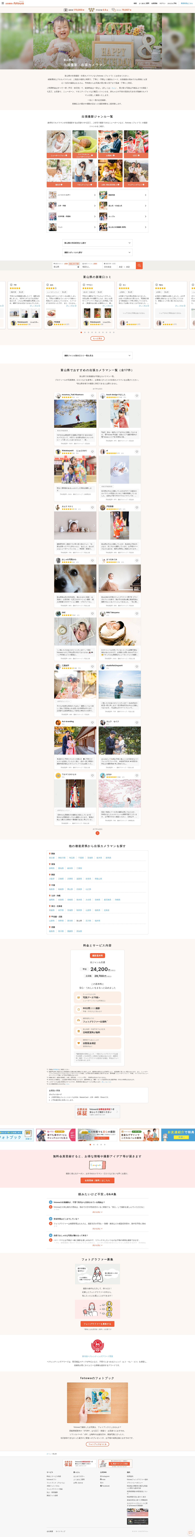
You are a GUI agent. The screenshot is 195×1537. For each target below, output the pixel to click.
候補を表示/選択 (74, 264)
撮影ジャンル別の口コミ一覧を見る (78, 355)
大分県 (88, 900)
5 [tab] (95, 332)
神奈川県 (61, 858)
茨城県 (90, 858)
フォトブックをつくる (97, 1444)
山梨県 (52, 921)
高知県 (79, 931)
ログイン (162, 3)
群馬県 (108, 858)
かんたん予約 (172, 3)
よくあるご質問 (144, 3)
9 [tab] (110, 332)
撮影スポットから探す (73, 252)
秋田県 (79, 910)
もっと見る (97, 338)
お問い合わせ (78, 1483)
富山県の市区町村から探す (75, 243)
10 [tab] (113, 332)
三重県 (79, 868)
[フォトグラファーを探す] (139, 265)
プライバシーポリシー (135, 1483)
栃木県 (99, 858)
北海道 (106, 910)
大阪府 (52, 879)
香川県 (61, 931)
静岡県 (52, 868)
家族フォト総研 (52, 1495)
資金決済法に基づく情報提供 (137, 1500)
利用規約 (55, 1069)
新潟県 (70, 921)
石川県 (88, 921)
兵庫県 (70, 879)
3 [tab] (88, 332)
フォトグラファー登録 (55, 1489)
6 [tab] (99, 332)
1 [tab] (81, 332)
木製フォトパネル (53, 1486)
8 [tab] (106, 332)
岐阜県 (70, 868)
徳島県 (52, 931)
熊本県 (79, 900)
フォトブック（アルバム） (56, 1483)
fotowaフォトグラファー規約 (137, 1479)
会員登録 (154, 3)
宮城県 (70, 910)
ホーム (49, 1454)
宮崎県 (97, 900)
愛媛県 (70, 931)
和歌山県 (98, 879)
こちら (112, 88)
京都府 (61, 879)
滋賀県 (79, 879)
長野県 (61, 921)
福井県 (97, 921)
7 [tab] (103, 332)
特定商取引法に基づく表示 (136, 1497)
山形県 (88, 910)
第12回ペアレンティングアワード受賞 (97, 1356)
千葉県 (81, 858)
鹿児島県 (107, 900)
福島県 (97, 910)
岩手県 (61, 910)
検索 (135, 3)
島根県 (61, 889)
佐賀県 (61, 900)
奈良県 (88, 879)
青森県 (52, 910)
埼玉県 (72, 858)
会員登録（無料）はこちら (97, 1180)
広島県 (79, 889)
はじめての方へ (79, 1476)
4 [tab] (92, 332)
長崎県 (70, 900)
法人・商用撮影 (52, 1492)
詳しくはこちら (106, 1082)
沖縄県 (117, 900)
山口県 (88, 889)
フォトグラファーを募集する (97, 1324)
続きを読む (97, 1212)
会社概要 (50, 1531)
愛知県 (61, 868)
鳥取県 (52, 889)
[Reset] (78, 267)
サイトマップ (60, 1531)
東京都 (52, 858)
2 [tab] (85, 332)
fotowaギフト (52, 1479)
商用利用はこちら (187, 3)
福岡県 (52, 900)
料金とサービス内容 (54, 1476)
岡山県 (70, 889)
